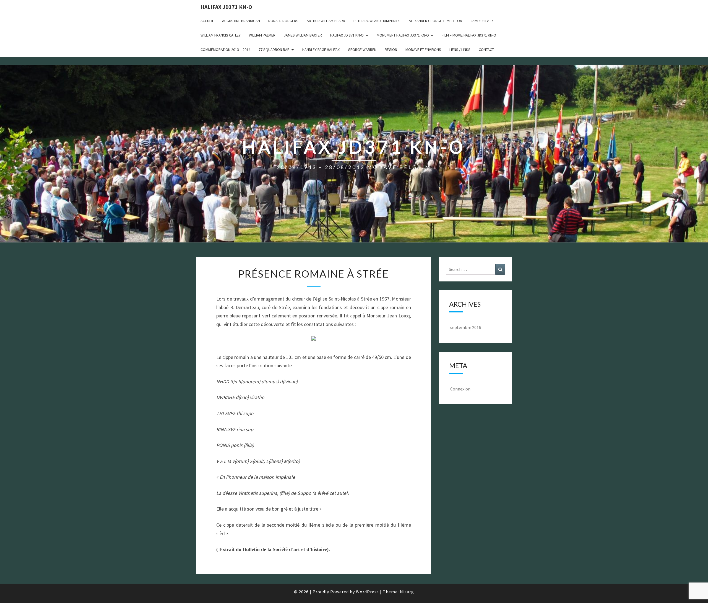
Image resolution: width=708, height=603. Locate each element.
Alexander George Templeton (435, 20)
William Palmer (262, 35)
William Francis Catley (221, 35)
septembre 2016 (465, 327)
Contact (486, 49)
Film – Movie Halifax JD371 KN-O (469, 35)
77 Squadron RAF (274, 49)
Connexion (460, 389)
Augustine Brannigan (241, 20)
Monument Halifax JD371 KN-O (403, 35)
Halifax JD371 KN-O (226, 6)
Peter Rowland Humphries (376, 20)
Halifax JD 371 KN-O (347, 35)
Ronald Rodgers (283, 20)
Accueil (207, 20)
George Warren (362, 49)
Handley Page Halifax (321, 49)
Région (391, 49)
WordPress (367, 591)
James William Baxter (303, 35)
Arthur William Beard (326, 20)
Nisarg (407, 591)
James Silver (481, 20)
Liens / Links (459, 49)
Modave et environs (423, 49)
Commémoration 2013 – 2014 (225, 49)
